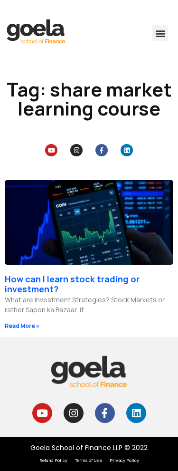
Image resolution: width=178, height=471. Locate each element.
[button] (160, 33)
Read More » (22, 326)
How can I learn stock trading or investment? (72, 284)
